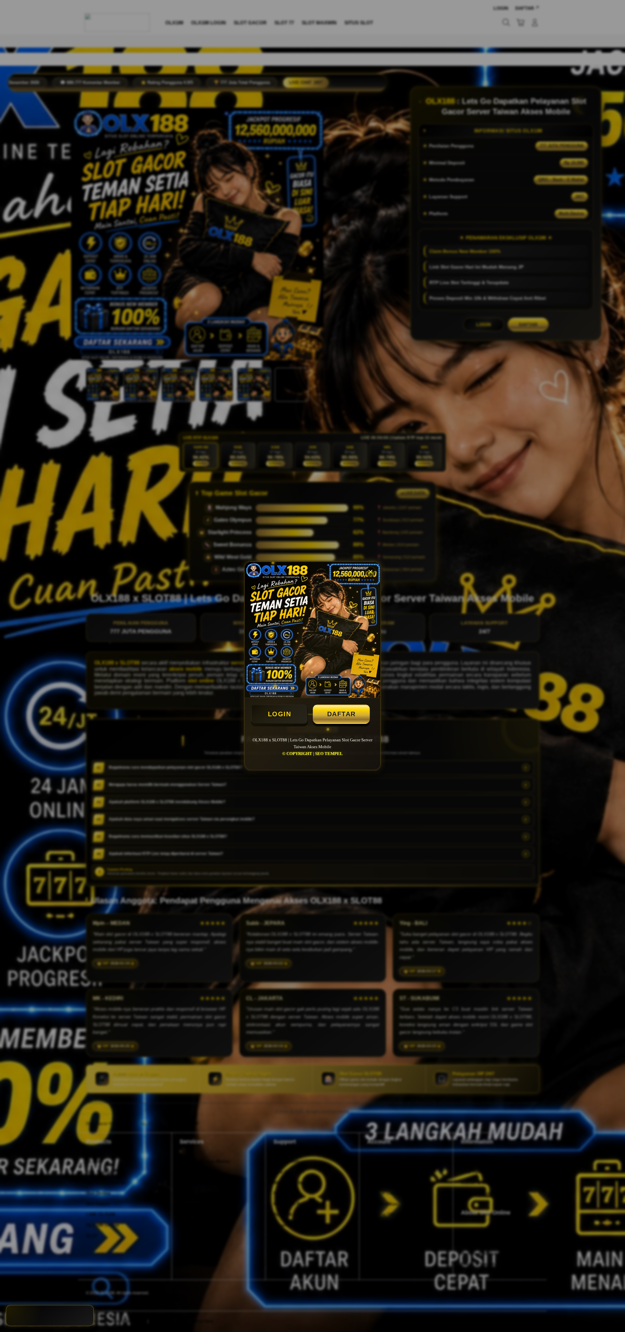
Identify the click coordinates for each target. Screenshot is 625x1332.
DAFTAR (341, 714)
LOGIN (279, 714)
